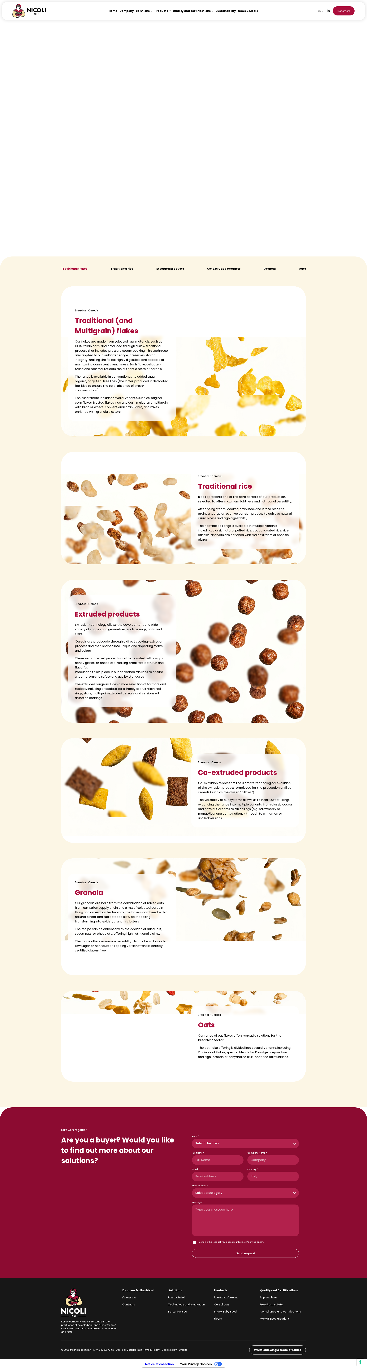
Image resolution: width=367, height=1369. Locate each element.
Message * (198, 1202)
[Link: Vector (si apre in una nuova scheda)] (328, 10)
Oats (302, 269)
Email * (196, 1169)
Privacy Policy (245, 1241)
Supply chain (268, 1297)
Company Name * (257, 1152)
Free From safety (271, 1304)
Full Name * (198, 1152)
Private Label (176, 1297)
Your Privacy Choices (196, 1364)
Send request (245, 1253)
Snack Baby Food (225, 1311)
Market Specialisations (275, 1319)
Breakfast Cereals (226, 1297)
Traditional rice (121, 269)
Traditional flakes (74, 269)
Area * (195, 1136)
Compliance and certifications (280, 1311)
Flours (218, 1319)
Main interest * (200, 1185)
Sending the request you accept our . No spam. (231, 1242)
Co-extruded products (223, 269)
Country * (252, 1169)
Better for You (177, 1311)
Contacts (128, 1304)
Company (129, 1297)
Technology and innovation (186, 1304)
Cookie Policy (169, 1349)
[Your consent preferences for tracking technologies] (360, 1362)
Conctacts (343, 11)
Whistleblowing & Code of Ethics (277, 1350)
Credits (183, 1349)
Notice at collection (159, 1364)
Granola (270, 269)
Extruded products (170, 269)
